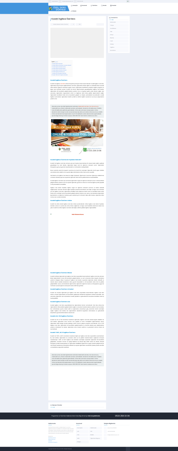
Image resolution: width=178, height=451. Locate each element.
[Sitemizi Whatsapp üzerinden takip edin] (125, 1)
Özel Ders (66, 24)
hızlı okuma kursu (93, 106)
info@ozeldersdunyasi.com (67, 1)
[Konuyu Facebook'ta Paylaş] (98, 24)
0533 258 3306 (80, 1)
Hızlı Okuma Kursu (52, 437)
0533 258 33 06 (122, 416)
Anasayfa (53, 20)
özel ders (62, 83)
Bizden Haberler (59, 20)
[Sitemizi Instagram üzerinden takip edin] (123, 1)
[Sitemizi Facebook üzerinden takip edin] (119, 1)
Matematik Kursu (51, 439)
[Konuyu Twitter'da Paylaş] (100, 24)
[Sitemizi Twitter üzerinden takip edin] (121, 1)
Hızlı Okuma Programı (52, 442)
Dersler (62, 24)
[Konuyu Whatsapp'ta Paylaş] (102, 24)
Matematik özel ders (83, 106)
